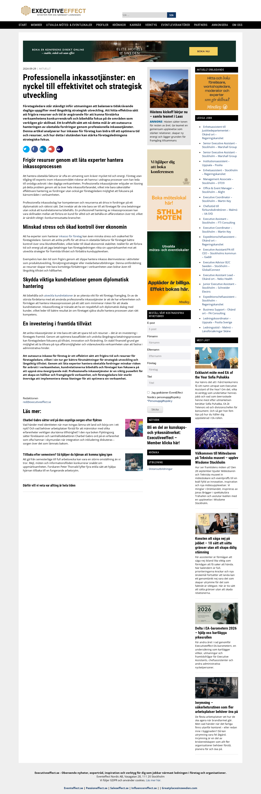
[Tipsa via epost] (52, 149)
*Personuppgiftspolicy (159, 400)
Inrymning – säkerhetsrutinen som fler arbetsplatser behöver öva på (216, 707)
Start (24, 25)
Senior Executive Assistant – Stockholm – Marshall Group (219, 145)
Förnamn (152, 336)
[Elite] (129, 61)
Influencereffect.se (144, 788)
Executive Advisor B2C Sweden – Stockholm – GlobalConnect (216, 266)
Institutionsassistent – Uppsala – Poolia (216, 163)
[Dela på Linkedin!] (44, 149)
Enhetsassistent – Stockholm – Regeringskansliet (220, 172)
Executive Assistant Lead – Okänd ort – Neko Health (218, 277)
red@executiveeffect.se (37, 402)
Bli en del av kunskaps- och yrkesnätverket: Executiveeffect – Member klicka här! (167, 435)
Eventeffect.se (73, 788)
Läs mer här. (153, 780)
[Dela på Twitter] (27, 149)
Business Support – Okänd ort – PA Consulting (218, 311)
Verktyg (152, 25)
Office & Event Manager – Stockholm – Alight (218, 190)
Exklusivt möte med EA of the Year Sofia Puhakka (214, 374)
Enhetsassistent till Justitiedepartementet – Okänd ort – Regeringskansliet (216, 132)
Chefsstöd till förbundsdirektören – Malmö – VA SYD (219, 209)
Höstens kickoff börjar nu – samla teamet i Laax (168, 114)
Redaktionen (30, 398)
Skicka (155, 409)
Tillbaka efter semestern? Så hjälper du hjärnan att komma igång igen (67, 454)
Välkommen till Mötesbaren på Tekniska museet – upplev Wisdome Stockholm (216, 458)
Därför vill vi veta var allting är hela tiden (49, 485)
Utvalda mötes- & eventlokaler (70, 25)
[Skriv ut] (59, 149)
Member (38, 25)
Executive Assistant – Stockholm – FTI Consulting (218, 220)
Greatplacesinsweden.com (179, 788)
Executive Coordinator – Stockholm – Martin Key (217, 199)
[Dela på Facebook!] (35, 149)
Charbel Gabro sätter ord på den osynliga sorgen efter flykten (62, 420)
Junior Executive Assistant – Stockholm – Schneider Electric (219, 287)
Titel (149, 376)
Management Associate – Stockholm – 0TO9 (217, 181)
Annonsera (221, 25)
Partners (202, 25)
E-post (151, 322)
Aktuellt (45, 68)
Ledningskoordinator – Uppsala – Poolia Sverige (217, 320)
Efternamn (153, 349)
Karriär (137, 25)
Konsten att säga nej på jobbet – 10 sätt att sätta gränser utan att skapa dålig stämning (216, 545)
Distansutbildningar (160, 469)
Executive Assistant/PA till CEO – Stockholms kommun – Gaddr (219, 253)
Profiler (103, 25)
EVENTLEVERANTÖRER (177, 25)
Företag (151, 363)
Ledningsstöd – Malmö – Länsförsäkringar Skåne (217, 329)
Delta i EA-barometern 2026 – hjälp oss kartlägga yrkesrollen (216, 632)
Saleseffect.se (119, 788)
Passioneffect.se (96, 788)
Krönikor (120, 25)
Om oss (238, 25)
